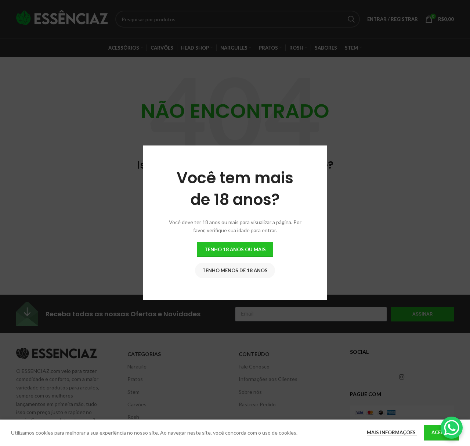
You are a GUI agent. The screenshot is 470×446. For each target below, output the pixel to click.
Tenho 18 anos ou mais (235, 249)
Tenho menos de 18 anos (235, 270)
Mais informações (392, 432)
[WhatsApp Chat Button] (452, 428)
